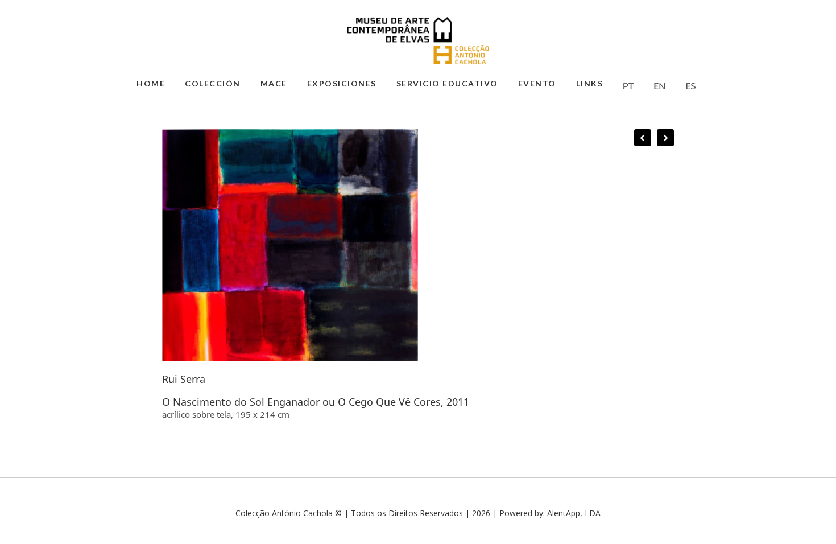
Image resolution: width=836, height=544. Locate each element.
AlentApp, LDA (574, 513)
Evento (537, 83)
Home (150, 83)
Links (589, 83)
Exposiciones (341, 83)
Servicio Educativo (447, 83)
